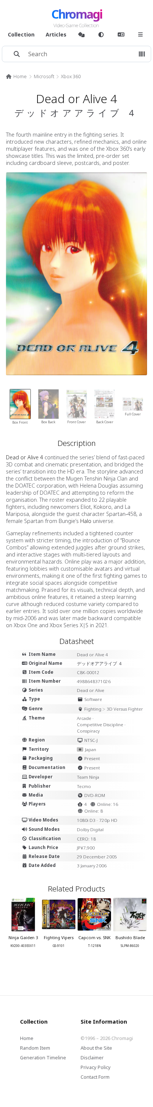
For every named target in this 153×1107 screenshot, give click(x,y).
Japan (90, 749)
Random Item (35, 1047)
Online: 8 (93, 811)
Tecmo (84, 786)
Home (20, 76)
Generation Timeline (43, 1057)
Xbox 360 (71, 76)
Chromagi (76, 14)
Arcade (84, 718)
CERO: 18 (86, 839)
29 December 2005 (97, 856)
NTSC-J (91, 740)
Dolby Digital (90, 829)
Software (93, 699)
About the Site (96, 1047)
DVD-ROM (94, 795)
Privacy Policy (96, 1067)
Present (92, 758)
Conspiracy (88, 731)
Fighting (92, 709)
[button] (142, 54)
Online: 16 (107, 804)
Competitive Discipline (100, 724)
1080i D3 (86, 820)
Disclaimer (92, 1057)
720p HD (108, 820)
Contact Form (95, 1076)
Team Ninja (88, 777)
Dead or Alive (90, 690)
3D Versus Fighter (125, 709)
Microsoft (44, 76)
